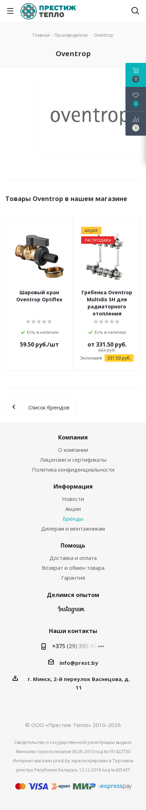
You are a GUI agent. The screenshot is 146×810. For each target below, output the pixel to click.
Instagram (71, 611)
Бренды (73, 518)
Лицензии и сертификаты (73, 459)
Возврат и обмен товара (73, 567)
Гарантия (73, 577)
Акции (73, 508)
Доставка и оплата (73, 557)
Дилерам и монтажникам (73, 528)
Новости (73, 498)
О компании (73, 449)
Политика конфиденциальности (73, 469)
